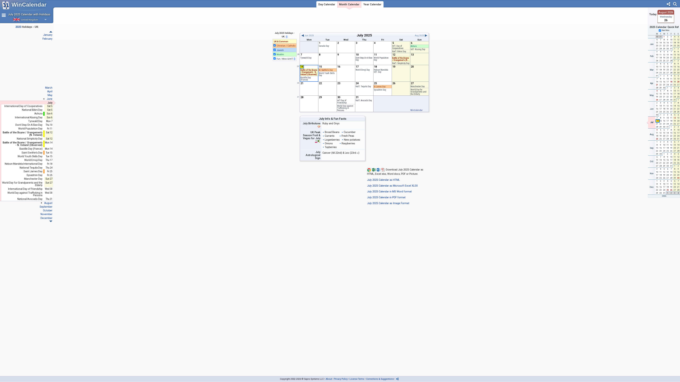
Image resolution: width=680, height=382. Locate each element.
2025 (368, 35)
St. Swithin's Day (326, 70)
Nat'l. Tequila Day (363, 86)
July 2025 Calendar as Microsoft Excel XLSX (392, 185)
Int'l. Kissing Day (418, 49)
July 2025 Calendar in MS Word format (389, 191)
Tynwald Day (305, 58)
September (46, 206)
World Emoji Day (363, 70)
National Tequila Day (31, 167)
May (50, 95)
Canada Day (324, 46)
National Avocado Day (29, 199)
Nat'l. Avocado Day (364, 100)
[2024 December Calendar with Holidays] (50, 32)
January (47, 34)
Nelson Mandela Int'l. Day (381, 71)
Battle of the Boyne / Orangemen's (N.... (400, 59)
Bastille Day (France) (306, 78)
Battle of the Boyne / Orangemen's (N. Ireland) (22, 133)
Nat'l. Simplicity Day (400, 63)
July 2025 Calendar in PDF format (386, 197)
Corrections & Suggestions (380, 379)
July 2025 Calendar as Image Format (388, 203)
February (47, 38)
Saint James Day (33, 171)
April (49, 91)
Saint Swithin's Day (32, 152)
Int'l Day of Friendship (342, 101)
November (46, 214)
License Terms (357, 379)
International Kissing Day (28, 117)
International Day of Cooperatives (23, 106)
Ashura (414, 46)
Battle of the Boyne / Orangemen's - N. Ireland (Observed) (22, 143)
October (47, 210)
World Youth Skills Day (327, 74)
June (49, 98)
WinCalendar (29, 4)
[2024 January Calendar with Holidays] (50, 221)
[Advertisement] (364, 20)
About (329, 379)
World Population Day (381, 59)
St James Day (380, 86)
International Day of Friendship (25, 189)
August (48, 203)
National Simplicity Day (29, 138)
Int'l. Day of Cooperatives (397, 47)
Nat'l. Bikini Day (399, 51)
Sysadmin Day (380, 90)
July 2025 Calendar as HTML (383, 179)
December (46, 218)
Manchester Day (418, 86)
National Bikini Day (32, 110)
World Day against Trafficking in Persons (345, 108)
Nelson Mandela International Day (23, 164)
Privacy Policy (341, 379)
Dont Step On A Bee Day (364, 59)
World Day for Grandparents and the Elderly (418, 91)
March (48, 87)
